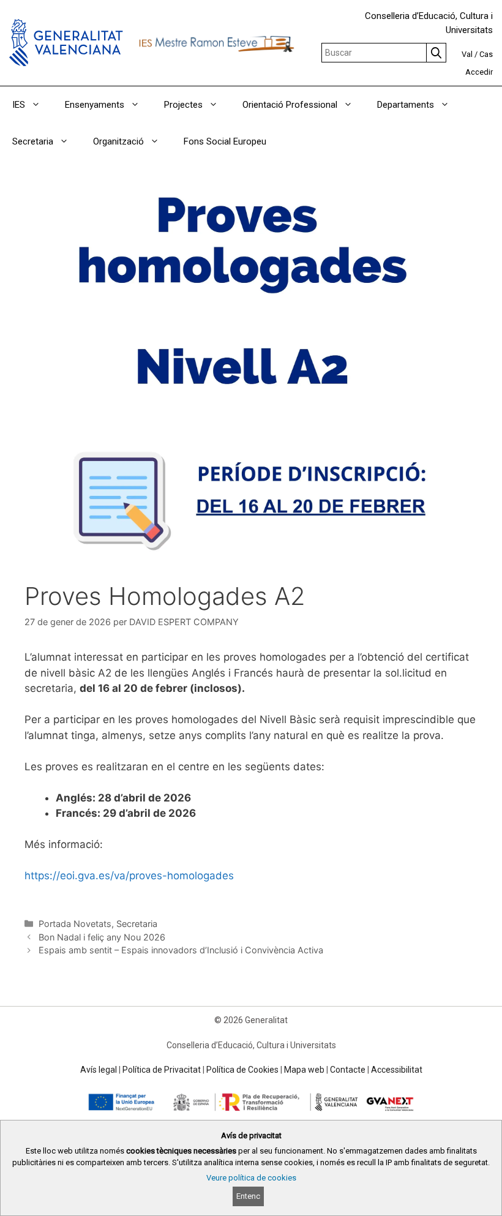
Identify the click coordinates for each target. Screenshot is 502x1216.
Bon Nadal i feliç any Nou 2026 (102, 937)
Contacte (347, 1070)
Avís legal (98, 1070)
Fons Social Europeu (225, 141)
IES (18, 104)
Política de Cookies (242, 1070)
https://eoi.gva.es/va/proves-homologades (129, 875)
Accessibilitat (396, 1070)
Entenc (248, 1196)
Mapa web (304, 1070)
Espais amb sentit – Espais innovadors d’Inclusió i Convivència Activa (181, 950)
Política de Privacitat (161, 1070)
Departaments (405, 104)
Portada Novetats (75, 923)
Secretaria (136, 923)
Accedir (479, 72)
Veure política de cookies (251, 1177)
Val (467, 54)
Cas (486, 54)
